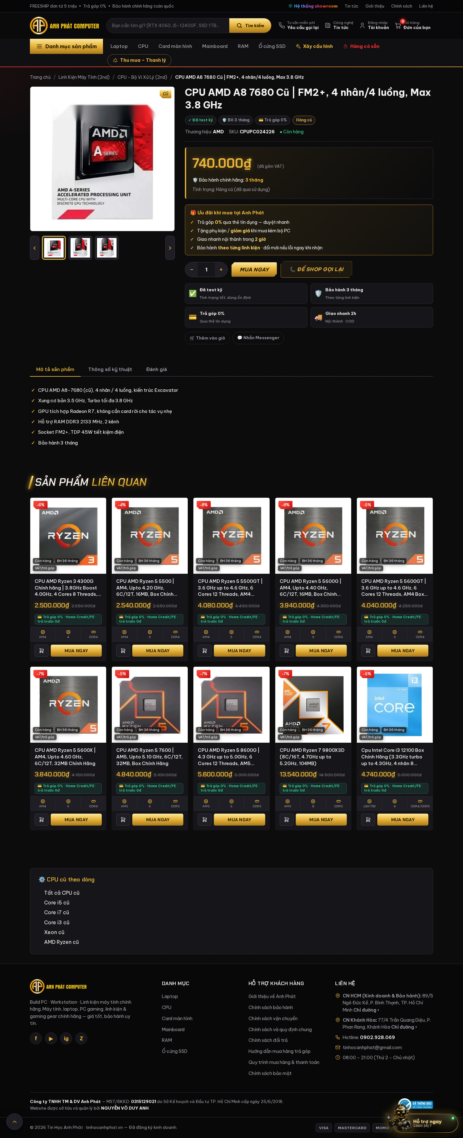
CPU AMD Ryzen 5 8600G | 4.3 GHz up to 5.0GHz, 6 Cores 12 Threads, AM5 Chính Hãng (229, 757)
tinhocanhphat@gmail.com (372, 1047)
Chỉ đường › (366, 1010)
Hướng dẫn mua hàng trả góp (280, 1051)
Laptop (119, 46)
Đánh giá (156, 369)
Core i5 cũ (56, 902)
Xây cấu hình (318, 46)
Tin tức (351, 6)
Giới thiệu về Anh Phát (272, 996)
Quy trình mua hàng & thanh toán (284, 1062)
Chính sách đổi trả (268, 1040)
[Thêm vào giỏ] (42, 651)
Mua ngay (254, 269)
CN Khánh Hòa (359, 1020)
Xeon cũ (54, 932)
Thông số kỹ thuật (110, 369)
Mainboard (215, 46)
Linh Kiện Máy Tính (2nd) (84, 77)
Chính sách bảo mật (270, 1073)
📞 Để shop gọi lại (316, 269)
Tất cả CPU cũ (61, 893)
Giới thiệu (374, 6)
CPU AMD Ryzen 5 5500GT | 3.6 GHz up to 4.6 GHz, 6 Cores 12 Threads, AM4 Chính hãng (230, 588)
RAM (243, 46)
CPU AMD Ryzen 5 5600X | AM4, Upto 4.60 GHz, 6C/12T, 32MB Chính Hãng (65, 756)
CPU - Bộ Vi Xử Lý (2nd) (142, 77)
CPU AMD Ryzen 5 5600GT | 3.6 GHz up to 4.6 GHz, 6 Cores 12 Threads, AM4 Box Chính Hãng (393, 588)
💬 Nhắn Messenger (258, 337)
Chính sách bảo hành (271, 1007)
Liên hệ (426, 6)
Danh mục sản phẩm (71, 46)
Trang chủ (40, 77)
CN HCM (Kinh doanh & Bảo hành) (381, 996)
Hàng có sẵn (365, 46)
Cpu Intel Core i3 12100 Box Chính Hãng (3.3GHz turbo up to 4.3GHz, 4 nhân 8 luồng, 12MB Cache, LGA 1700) (392, 757)
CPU (143, 46)
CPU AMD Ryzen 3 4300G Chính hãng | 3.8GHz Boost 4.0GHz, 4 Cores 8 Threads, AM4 (66, 588)
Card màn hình (175, 46)
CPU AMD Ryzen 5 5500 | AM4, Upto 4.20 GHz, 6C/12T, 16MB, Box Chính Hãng (145, 588)
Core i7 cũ (56, 912)
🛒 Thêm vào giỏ (207, 338)
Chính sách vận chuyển (273, 1018)
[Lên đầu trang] (14, 1121)
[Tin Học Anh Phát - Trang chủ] (66, 25)
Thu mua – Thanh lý (143, 60)
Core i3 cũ (56, 922)
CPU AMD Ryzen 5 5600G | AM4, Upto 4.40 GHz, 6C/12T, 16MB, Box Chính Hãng (310, 588)
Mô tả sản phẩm (55, 369)
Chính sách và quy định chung (280, 1029)
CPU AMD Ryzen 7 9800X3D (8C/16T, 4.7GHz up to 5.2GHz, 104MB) (312, 756)
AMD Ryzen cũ (61, 942)
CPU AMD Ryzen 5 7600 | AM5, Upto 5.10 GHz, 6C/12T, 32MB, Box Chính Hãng (149, 756)
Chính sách (401, 6)
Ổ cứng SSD (272, 46)
